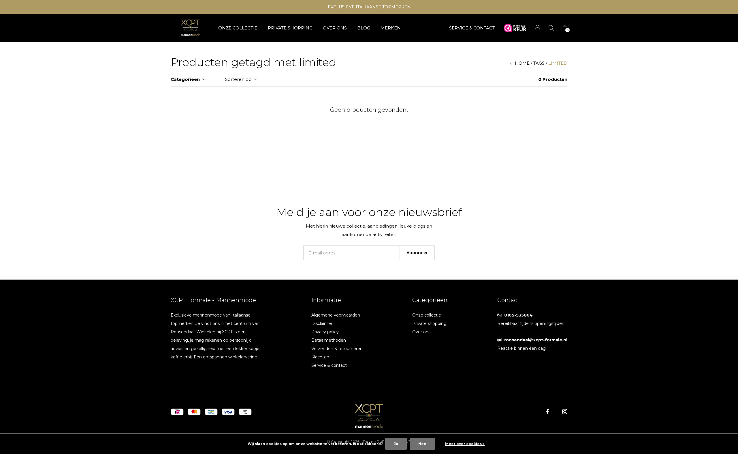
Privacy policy (325, 331)
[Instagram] (564, 411)
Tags (539, 63)
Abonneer (417, 252)
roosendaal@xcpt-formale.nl (535, 340)
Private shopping (290, 28)
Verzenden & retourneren (337, 348)
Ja (396, 444)
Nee (422, 444)
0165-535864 (518, 315)
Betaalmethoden (328, 340)
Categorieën (185, 79)
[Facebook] (547, 411)
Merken (391, 28)
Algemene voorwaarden (335, 315)
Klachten (320, 357)
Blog (363, 28)
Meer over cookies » (465, 444)
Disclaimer (321, 323)
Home (522, 63)
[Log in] (537, 27)
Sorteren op (238, 79)
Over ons (335, 28)
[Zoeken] (551, 27)
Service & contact (329, 365)
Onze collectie (237, 28)
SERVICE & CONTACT (472, 28)
